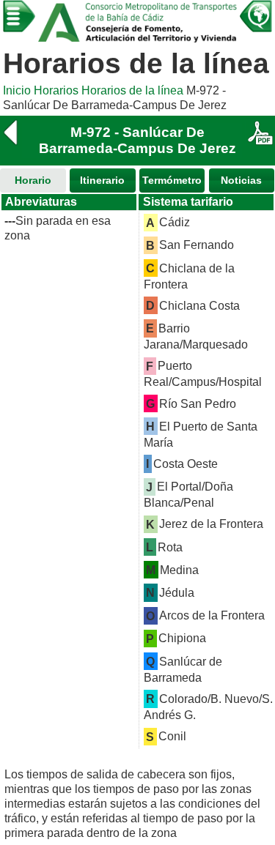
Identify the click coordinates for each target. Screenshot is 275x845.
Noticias (241, 180)
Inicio (17, 90)
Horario (33, 180)
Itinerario (102, 180)
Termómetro (172, 180)
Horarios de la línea (132, 90)
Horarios (56, 90)
